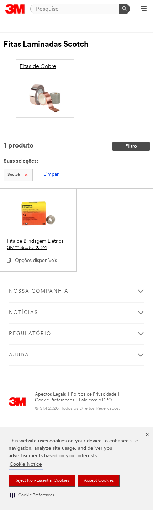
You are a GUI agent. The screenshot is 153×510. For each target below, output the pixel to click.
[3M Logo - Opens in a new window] (15, 9)
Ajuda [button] (19, 355)
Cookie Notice (26, 464)
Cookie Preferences (54, 400)
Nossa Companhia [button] (39, 291)
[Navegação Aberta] (144, 9)
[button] (32, 495)
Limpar (51, 174)
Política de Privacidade (93, 394)
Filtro (131, 146)
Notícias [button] (23, 312)
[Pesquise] (124, 9)
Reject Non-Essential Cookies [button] (42, 481)
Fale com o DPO (95, 400)
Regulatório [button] (30, 333)
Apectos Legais (50, 394)
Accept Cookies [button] (99, 481)
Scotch (13, 175)
